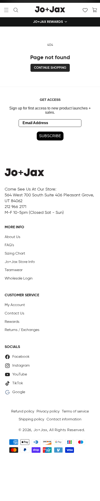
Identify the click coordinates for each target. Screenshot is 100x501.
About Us (12, 237)
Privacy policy (48, 411)
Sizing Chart (15, 254)
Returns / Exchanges (22, 330)
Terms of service (75, 411)
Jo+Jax (40, 430)
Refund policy (22, 411)
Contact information (64, 419)
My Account (15, 305)
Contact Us (14, 313)
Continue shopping (50, 67)
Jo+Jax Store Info (20, 262)
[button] (6, 10)
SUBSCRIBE (50, 136)
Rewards (12, 322)
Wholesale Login (19, 278)
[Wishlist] (85, 10)
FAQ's (9, 245)
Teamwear (14, 270)
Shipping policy (31, 419)
